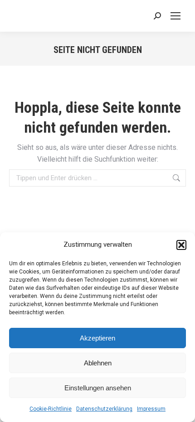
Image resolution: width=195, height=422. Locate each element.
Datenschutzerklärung (104, 409)
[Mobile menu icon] (175, 15)
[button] (181, 244)
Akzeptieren (97, 338)
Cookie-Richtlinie (50, 409)
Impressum (151, 409)
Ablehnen (98, 363)
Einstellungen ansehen (97, 388)
